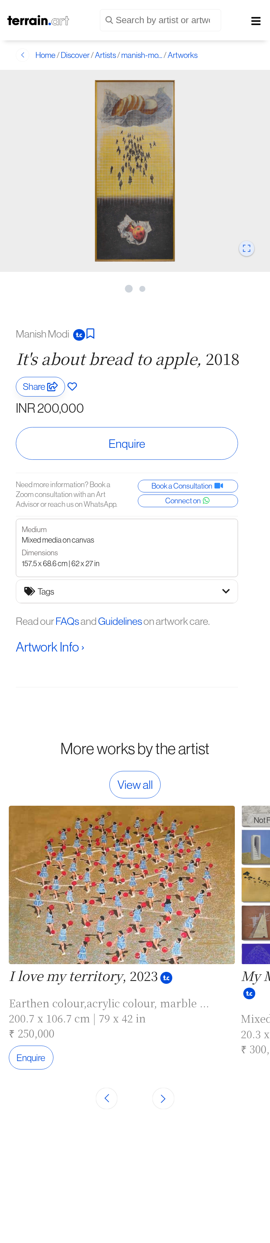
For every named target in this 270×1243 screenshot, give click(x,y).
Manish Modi (43, 333)
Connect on (184, 500)
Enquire (127, 443)
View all (135, 784)
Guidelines (120, 621)
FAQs (67, 621)
